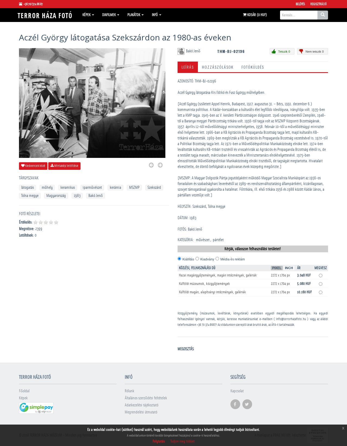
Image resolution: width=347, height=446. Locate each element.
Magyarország (56, 196)
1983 (77, 196)
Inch (289, 268)
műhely (47, 188)
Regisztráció (318, 4)
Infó (155, 15)
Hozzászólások (217, 67)
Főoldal (24, 391)
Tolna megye (29, 196)
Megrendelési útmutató (141, 412)
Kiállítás (188, 259)
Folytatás (159, 441)
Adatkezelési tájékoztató (141, 405)
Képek (86, 15)
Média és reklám (232, 259)
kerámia (115, 188)
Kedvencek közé (35, 166)
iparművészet (92, 188)
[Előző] (151, 166)
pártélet (218, 240)
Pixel (276, 268)
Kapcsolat (237, 391)
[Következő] (160, 166)
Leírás (188, 67)
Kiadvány (207, 259)
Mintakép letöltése (66, 166)
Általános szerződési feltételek (146, 398)
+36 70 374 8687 (206, 325)
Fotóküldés (253, 67)
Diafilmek (109, 15)
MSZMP (134, 188)
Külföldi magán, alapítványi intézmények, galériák (212, 292)
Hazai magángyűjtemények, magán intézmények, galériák (218, 275)
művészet (203, 240)
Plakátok (134, 15)
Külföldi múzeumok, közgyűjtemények (204, 284)
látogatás (27, 188)
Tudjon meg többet (182, 441)
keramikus (67, 188)
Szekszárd (154, 188)
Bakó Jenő (95, 196)
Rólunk (129, 391)
